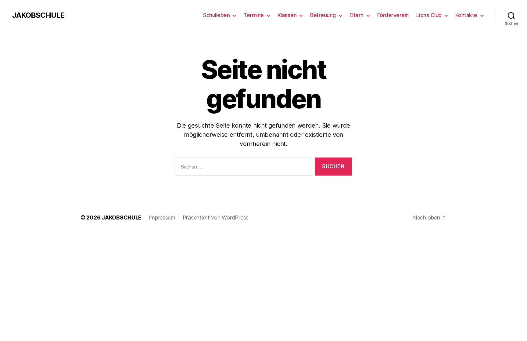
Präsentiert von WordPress (216, 217)
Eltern (357, 15)
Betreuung (323, 15)
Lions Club (429, 15)
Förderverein (393, 15)
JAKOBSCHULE (38, 15)
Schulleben (216, 15)
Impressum (162, 217)
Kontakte (466, 15)
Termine (253, 15)
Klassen (287, 15)
